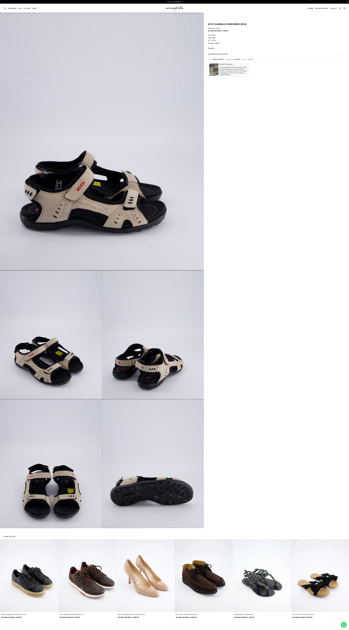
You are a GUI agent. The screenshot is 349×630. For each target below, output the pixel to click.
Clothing (27, 8)
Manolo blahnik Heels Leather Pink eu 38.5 (131, 614)
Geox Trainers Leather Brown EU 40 (71, 614)
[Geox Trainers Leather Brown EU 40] (87, 575)
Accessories (12, 8)
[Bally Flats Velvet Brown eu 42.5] (203, 575)
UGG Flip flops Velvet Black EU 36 (303, 614)
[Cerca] (5, 8)
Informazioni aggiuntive (218, 54)
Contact (333, 8)
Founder (310, 8)
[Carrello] (344, 8)
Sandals (237, 59)
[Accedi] (340, 8)
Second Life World (321, 8)
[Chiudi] (347, 1)
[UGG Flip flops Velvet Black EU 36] (320, 575)
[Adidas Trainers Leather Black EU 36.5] (29, 575)
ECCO (251, 59)
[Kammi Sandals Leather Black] (262, 575)
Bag (20, 8)
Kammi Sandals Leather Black (243, 614)
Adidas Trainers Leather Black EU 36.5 (13, 614)
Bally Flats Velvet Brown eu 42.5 (187, 614)
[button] (343, 624)
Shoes (34, 8)
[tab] (275, 54)
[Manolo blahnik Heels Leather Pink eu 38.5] (145, 575)
